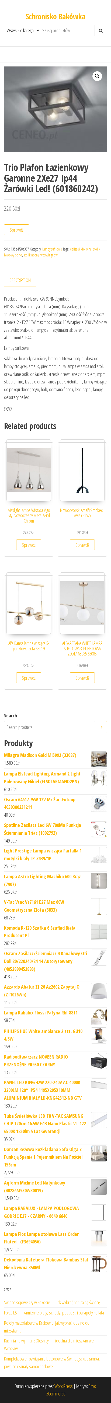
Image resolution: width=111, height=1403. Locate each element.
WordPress (63, 1386)
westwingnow (49, 255)
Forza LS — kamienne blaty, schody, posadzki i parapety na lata (54, 1312)
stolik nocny (31, 255)
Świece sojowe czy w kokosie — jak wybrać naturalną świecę (52, 1302)
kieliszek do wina (81, 249)
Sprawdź (16, 230)
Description (20, 280)
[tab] (24, 280)
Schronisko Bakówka (55, 16)
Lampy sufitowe (52, 249)
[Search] (102, 727)
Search (10, 715)
